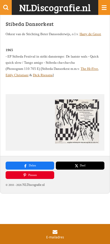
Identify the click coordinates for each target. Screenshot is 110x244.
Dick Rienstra (43, 75)
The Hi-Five (89, 69)
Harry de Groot (90, 34)
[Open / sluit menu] (104, 7)
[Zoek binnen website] (6, 7)
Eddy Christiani (17, 75)
